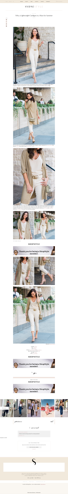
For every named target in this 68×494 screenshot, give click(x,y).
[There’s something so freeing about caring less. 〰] (29, 467)
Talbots (36, 346)
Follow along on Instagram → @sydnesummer (34, 492)
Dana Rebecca (39, 349)
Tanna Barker (21, 432)
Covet (34, 349)
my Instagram (19, 209)
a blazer (17, 146)
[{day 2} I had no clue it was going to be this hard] (59, 467)
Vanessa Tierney (52, 344)
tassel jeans (51, 208)
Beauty (26, 1)
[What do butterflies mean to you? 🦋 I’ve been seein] (9, 467)
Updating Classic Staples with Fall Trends (20, 407)
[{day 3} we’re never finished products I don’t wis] (39, 467)
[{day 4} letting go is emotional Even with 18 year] (19, 467)
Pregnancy (48, 1)
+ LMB (44, 481)
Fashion (21, 1)
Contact (10, 1)
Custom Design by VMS (39, 481)
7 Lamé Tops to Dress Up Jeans (61, 407)
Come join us (43, 484)
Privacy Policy (31, 481)
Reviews (42, 1)
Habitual (34, 347)
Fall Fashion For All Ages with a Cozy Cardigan (34, 407)
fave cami (45, 208)
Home (31, 1)
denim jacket (49, 145)
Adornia (31, 349)
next (51, 422)
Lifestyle (36, 1)
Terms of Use (25, 481)
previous (18, 422)
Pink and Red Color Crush (47, 407)
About (7, 1)
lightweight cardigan (30, 146)
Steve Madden (35, 353)
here (39, 351)
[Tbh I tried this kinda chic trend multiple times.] (49, 467)
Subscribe (60, 1)
